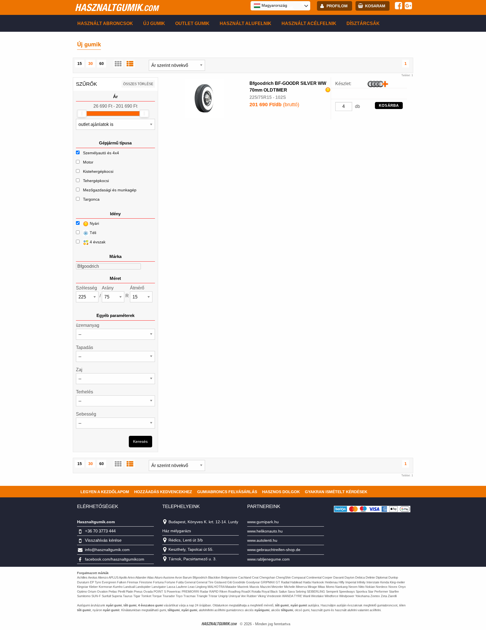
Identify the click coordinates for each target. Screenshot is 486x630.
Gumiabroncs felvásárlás (227, 492)
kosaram (375, 6)
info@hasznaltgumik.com (107, 549)
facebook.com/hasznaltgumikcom (114, 559)
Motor (88, 162)
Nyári (94, 223)
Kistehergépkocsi (98, 171)
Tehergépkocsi (96, 180)
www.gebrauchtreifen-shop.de (273, 549)
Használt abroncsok (105, 23)
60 (101, 63)
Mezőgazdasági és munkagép (109, 190)
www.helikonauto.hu (265, 531)
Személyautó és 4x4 (101, 153)
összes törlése (138, 84)
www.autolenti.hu (262, 540)
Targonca (91, 199)
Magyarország (273, 5)
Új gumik (154, 23)
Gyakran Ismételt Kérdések (336, 492)
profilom (337, 6)
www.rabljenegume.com (268, 559)
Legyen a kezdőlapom (104, 492)
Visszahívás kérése (103, 540)
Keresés (140, 441)
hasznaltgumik (116, 7)
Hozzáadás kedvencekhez (163, 492)
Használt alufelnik (245, 23)
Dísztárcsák (363, 23)
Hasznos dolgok (281, 492)
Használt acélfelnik (309, 23)
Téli (92, 232)
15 (79, 63)
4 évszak (97, 242)
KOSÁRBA (389, 105)
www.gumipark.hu (263, 522)
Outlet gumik (192, 23)
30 (90, 63)
